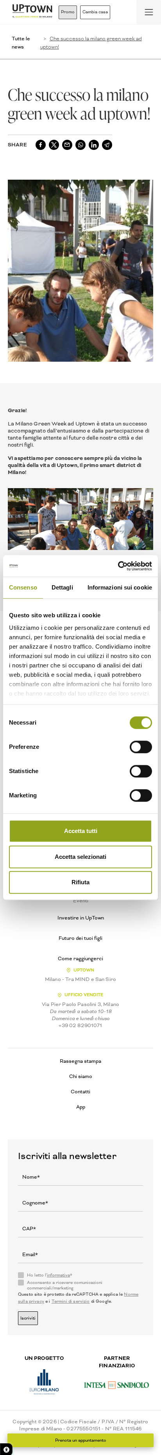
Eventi (80, 900)
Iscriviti (28, 1318)
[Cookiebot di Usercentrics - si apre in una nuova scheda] (118, 566)
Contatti (80, 1091)
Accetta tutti (80, 831)
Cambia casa (95, 12)
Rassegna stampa (80, 1061)
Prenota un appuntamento (80, 1440)
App (80, 1106)
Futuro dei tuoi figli (80, 938)
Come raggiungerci (80, 958)
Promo (68, 12)
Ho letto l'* (49, 1275)
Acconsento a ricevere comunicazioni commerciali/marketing (64, 1285)
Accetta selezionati (80, 856)
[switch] (141, 747)
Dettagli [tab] (62, 587)
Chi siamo (80, 1076)
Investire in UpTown (80, 918)
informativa (58, 1275)
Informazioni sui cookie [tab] (120, 587)
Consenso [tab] (23, 587)
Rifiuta (80, 882)
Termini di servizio (71, 1301)
